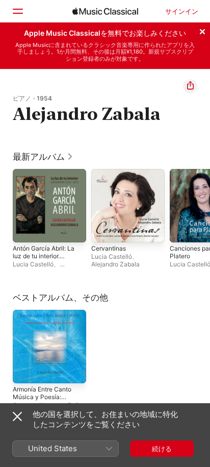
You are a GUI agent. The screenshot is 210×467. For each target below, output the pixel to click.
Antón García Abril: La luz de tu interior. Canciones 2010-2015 (43, 259)
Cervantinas (108, 248)
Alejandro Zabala (115, 264)
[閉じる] (202, 30)
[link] (43, 156)
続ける (162, 449)
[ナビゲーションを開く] (17, 11)
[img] (105, 11)
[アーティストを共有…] (190, 86)
